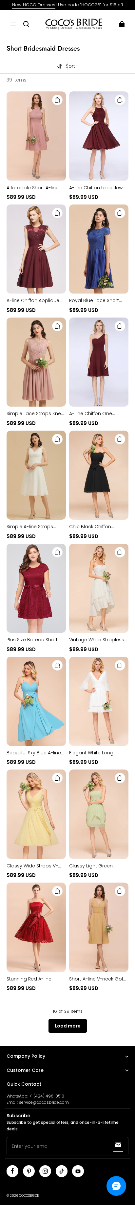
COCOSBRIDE (29, 1195)
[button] (13, 24)
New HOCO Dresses (33, 5)
